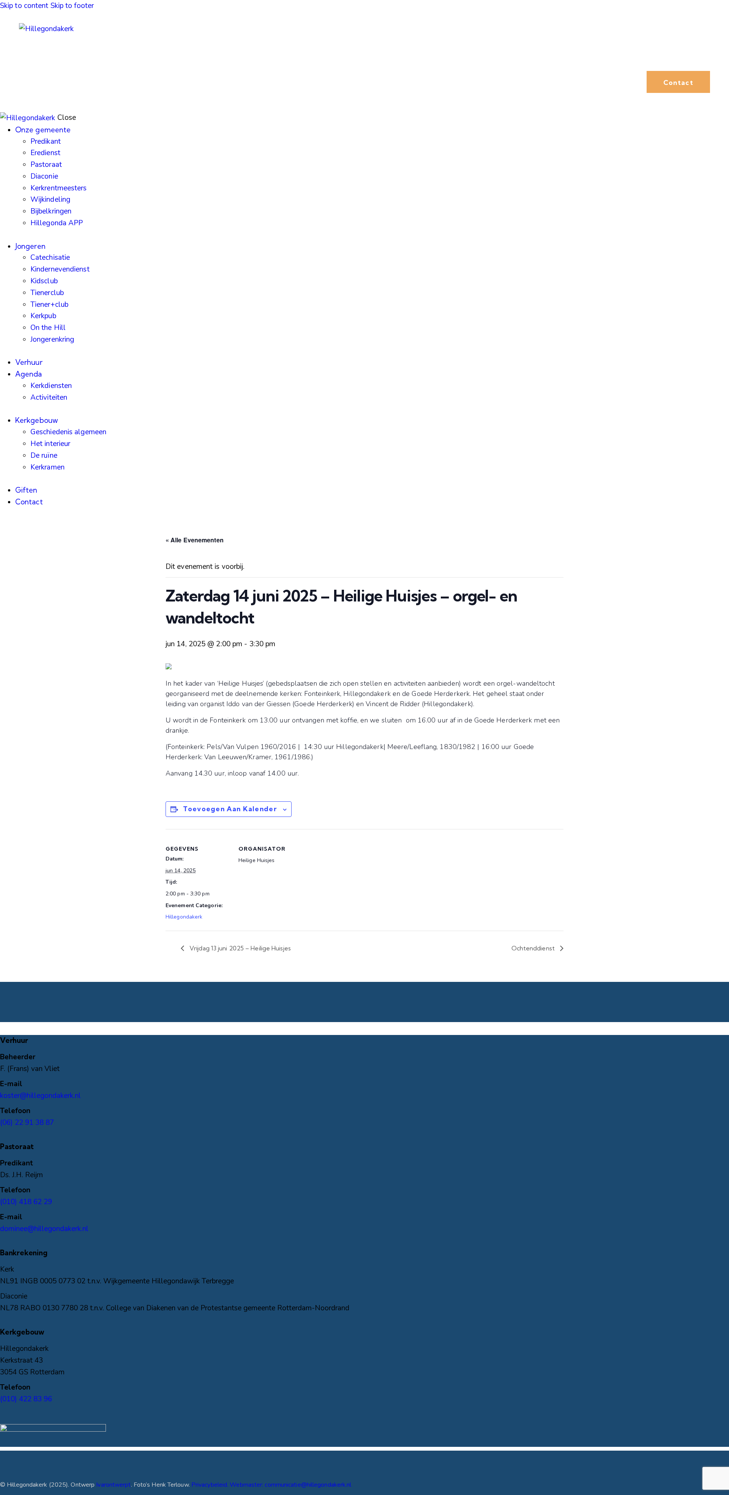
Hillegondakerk (184, 916)
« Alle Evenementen (195, 539)
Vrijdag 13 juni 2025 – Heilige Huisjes (239, 948)
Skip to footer (72, 6)
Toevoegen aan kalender (230, 809)
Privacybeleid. (210, 1485)
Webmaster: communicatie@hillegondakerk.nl (290, 1485)
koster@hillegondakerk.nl (40, 1096)
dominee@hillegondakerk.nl (44, 1229)
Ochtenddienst (533, 948)
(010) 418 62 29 (26, 1202)
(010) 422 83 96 (26, 1399)
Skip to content (24, 6)
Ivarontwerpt (113, 1485)
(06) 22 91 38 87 (27, 1123)
